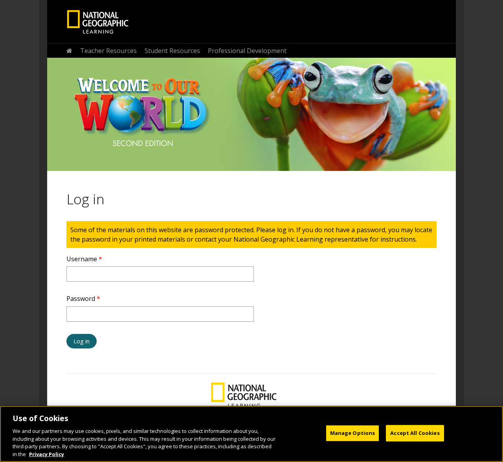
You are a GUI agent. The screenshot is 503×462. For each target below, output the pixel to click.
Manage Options (352, 432)
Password (83, 298)
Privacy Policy (46, 453)
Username (84, 259)
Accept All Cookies (414, 432)
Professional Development (247, 50)
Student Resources (172, 50)
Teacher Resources (108, 50)
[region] (251, 434)
